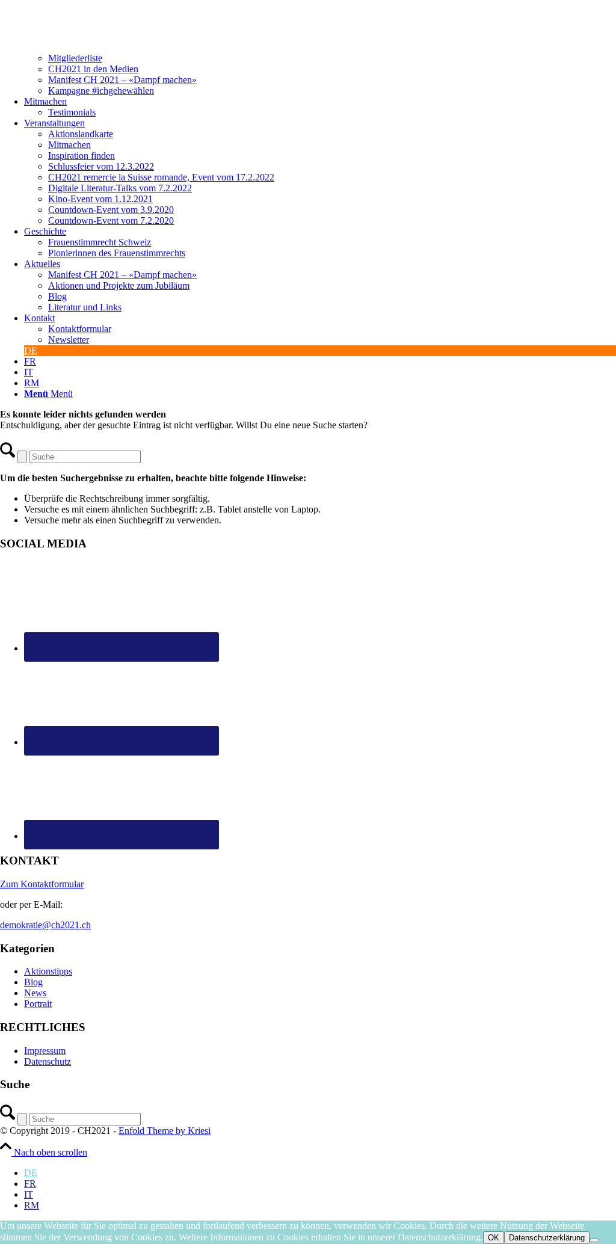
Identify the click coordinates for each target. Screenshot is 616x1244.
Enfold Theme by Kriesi (165, 1130)
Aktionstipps (48, 971)
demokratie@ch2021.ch (45, 925)
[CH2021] (21, 5)
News (35, 993)
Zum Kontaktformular (42, 884)
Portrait (38, 1004)
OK (493, 1237)
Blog (33, 982)
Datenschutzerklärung (547, 1237)
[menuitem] (320, 58)
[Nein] (594, 1240)
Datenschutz (47, 1061)
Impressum (45, 1050)
